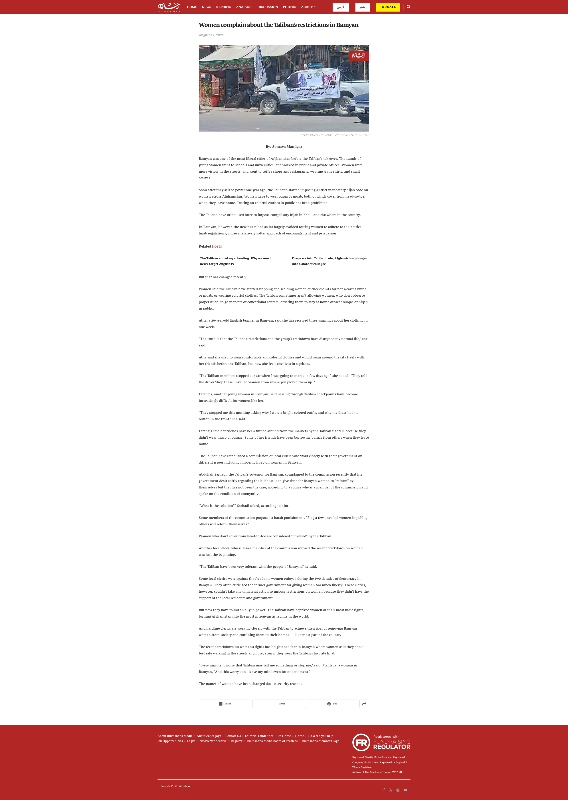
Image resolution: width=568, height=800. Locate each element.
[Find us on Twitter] (390, 790)
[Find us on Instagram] (398, 790)
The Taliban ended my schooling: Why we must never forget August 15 (235, 261)
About (307, 7)
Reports (223, 7)
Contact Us (233, 736)
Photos (289, 7)
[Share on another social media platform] (364, 704)
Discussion (267, 7)
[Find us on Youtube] (405, 790)
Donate (388, 7)
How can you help (320, 736)
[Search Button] (408, 7)
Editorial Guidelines (259, 736)
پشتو (362, 7)
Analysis (244, 7)
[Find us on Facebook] (384, 790)
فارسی (341, 7)
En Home (284, 736)
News (206, 7)
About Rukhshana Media (175, 736)
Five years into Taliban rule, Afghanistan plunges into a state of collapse (329, 261)
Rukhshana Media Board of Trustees (272, 741)
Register (237, 741)
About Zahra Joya (209, 736)
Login (191, 741)
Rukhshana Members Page (320, 741)
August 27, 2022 (211, 35)
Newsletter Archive (213, 741)
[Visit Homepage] (169, 7)
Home (192, 7)
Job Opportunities (170, 741)
